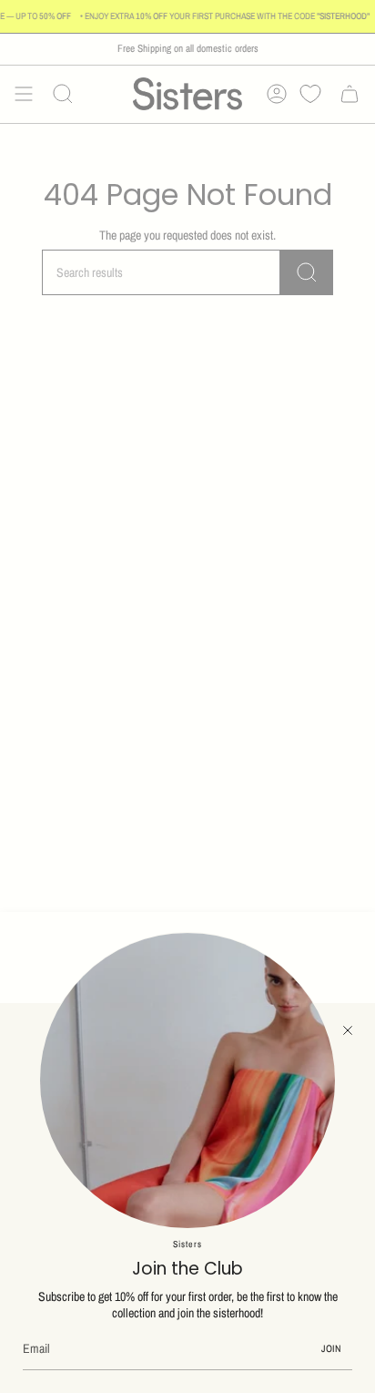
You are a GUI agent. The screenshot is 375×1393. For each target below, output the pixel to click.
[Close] (348, 1030)
